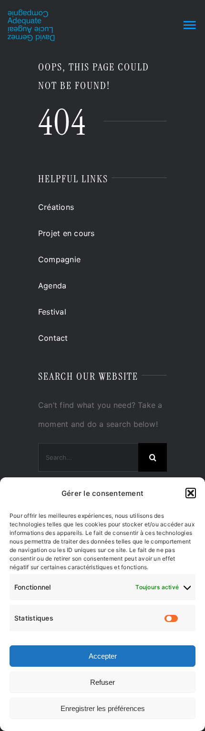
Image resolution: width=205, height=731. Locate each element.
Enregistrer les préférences (103, 708)
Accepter (103, 656)
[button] (190, 493)
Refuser (102, 682)
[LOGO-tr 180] (31, 13)
